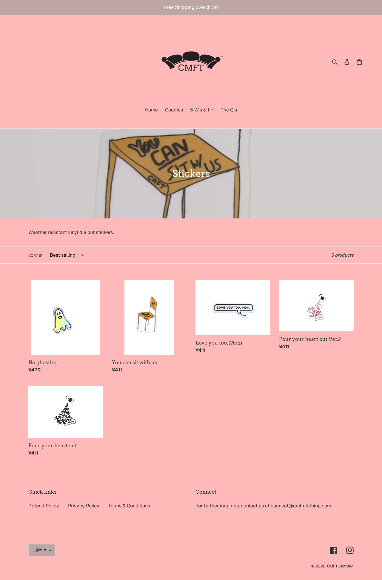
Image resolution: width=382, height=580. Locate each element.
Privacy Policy (83, 506)
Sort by (35, 255)
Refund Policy (43, 506)
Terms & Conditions (129, 506)
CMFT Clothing (340, 566)
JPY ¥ (40, 550)
